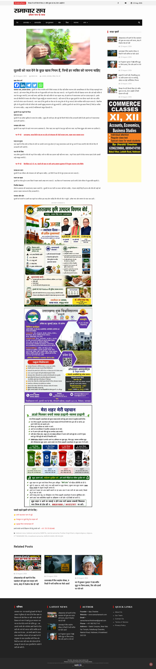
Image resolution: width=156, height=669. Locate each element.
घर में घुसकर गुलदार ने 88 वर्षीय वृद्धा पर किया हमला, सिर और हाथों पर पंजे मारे (88, 585)
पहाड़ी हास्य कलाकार (49, 536)
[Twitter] (34, 85)
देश (17, 23)
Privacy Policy (120, 625)
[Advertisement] (124, 169)
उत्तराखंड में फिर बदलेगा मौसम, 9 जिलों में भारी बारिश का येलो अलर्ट (66, 627)
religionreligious (80, 533)
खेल (59, 23)
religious (89, 533)
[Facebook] (118, 3)
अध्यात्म (44, 76)
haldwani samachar (33, 533)
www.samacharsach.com (98, 615)
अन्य (84, 23)
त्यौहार (54, 76)
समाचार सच (34, 76)
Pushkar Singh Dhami (67, 533)
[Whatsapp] (40, 85)
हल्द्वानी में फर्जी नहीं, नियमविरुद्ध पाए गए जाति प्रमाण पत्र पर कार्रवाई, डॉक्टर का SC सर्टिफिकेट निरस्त (129, 77)
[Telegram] (28, 85)
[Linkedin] (22, 85)
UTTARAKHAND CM (20, 536)
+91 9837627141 (93, 624)
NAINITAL (43, 533)
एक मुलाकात (49, 23)
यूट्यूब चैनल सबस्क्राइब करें (24, 524)
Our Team (118, 615)
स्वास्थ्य (76, 23)
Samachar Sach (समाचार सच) (80, 660)
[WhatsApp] (122, 3)
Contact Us (119, 619)
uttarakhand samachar (35, 536)
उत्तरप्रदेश (37, 23)
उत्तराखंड (26, 23)
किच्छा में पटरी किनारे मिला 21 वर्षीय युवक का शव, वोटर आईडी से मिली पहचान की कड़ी (130, 91)
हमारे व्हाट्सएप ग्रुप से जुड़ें (24, 515)
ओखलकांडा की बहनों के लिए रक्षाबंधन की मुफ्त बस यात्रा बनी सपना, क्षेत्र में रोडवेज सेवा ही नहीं (26, 581)
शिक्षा (67, 23)
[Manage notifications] (151, 664)
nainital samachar (53, 533)
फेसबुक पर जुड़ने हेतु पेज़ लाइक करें (27, 519)
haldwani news (21, 533)
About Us (118, 612)
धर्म (59, 76)
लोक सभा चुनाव (59, 536)
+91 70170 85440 (48, 528)
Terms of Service (121, 622)
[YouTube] (125, 3)
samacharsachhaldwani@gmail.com (93, 621)
